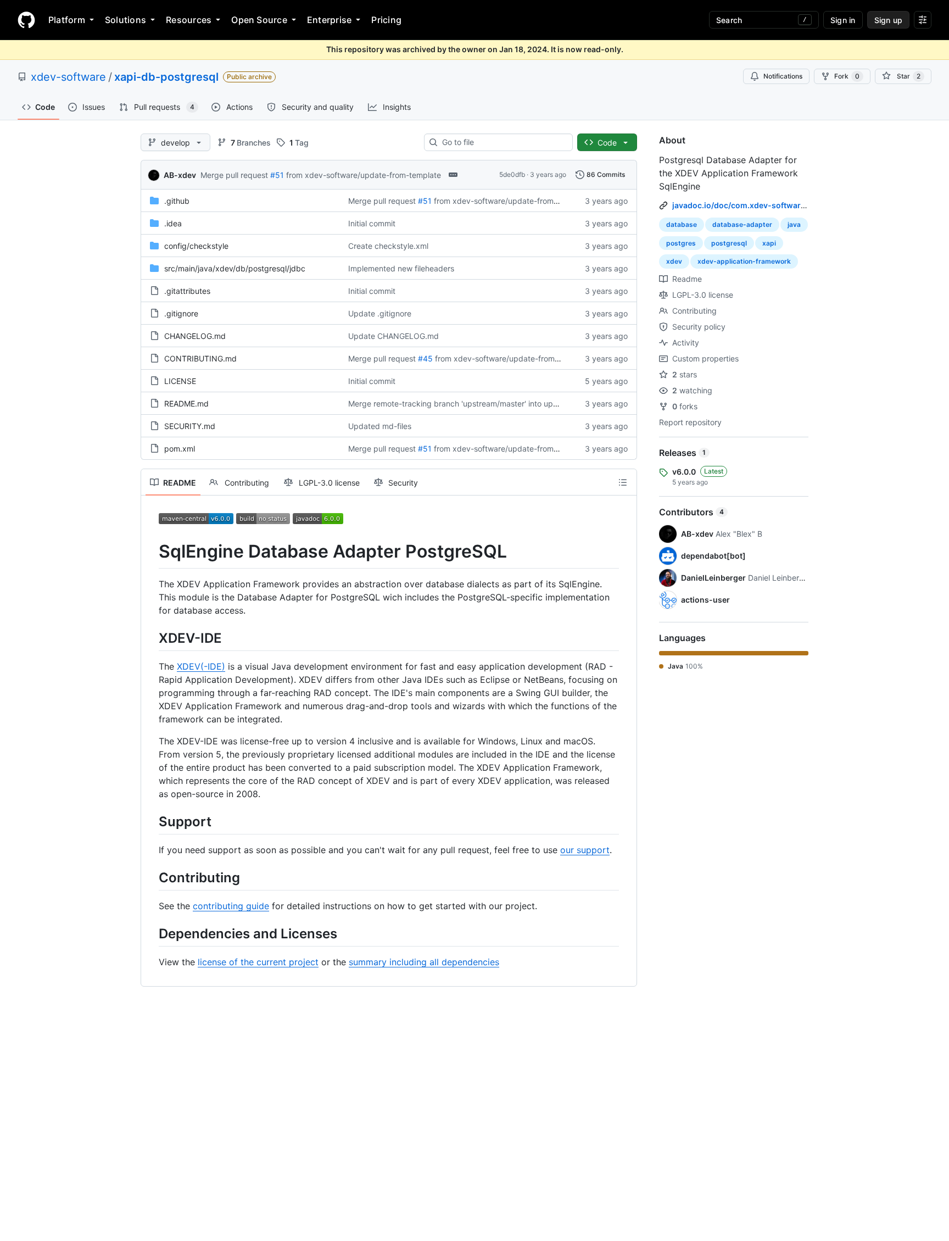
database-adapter (742, 224)
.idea (173, 223)
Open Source (259, 19)
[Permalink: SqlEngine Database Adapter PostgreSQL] (151, 551)
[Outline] (622, 482)
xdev (674, 261)
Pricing (386, 19)
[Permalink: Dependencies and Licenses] (151, 933)
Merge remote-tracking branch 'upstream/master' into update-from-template (486, 403)
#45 (425, 358)
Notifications (782, 76)
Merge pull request (234, 175)
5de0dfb (512, 174)
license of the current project (258, 961)
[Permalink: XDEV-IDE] (151, 637)
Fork (846, 76)
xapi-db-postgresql (166, 77)
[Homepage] (26, 20)
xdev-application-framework (744, 261)
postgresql (729, 243)
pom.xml (179, 448)
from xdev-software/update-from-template (363, 175)
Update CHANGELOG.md (393, 336)
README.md (186, 403)
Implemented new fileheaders (401, 268)
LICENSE (180, 381)
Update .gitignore (379, 313)
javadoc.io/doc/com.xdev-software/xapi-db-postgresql (777, 205)
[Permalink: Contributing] (151, 877)
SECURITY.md (189, 426)
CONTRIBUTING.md (200, 358)
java (794, 224)
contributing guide (231, 905)
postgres (681, 243)
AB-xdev (180, 175)
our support (585, 849)
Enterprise (329, 19)
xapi (769, 243)
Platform (66, 19)
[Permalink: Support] (151, 821)
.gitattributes (187, 291)
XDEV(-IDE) (201, 666)
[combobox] (502, 142)
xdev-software (68, 77)
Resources (188, 19)
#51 (277, 175)
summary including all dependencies (424, 961)
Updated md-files (379, 426)
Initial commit (371, 223)
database (681, 224)
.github (176, 200)
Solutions (125, 19)
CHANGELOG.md (195, 336)
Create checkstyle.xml (388, 246)
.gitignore (181, 313)
